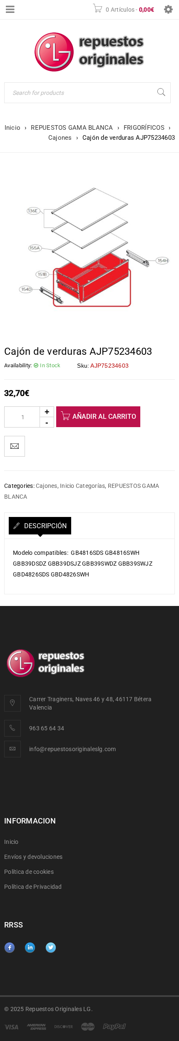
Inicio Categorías (82, 485)
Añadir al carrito (104, 416)
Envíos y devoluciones (33, 856)
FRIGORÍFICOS (144, 127)
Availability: (18, 365)
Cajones (60, 137)
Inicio (13, 127)
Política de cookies (29, 871)
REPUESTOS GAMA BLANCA (72, 127)
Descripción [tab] (44, 526)
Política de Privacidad (33, 886)
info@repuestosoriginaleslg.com (72, 749)
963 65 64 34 (46, 728)
